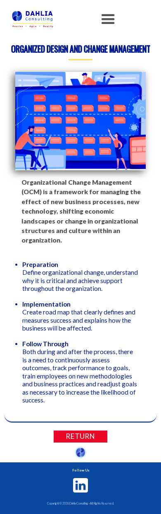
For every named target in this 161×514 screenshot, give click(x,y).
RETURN (80, 436)
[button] (108, 19)
